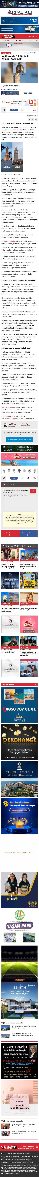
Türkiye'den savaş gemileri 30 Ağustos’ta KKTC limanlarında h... (22, 1034)
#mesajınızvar (11, 426)
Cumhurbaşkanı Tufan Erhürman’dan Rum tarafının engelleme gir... (24, 1125)
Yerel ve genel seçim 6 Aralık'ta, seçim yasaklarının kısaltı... (24, 1132)
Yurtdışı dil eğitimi (8, 407)
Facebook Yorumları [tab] (28, 533)
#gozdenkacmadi (25, 426)
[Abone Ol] (31, 115)
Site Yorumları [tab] (10, 533)
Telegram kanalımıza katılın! (20, 439)
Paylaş (14, 110)
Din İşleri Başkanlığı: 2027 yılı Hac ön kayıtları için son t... (24, 1027)
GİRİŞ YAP (32, 491)
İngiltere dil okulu (8, 241)
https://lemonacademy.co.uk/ (12, 418)
